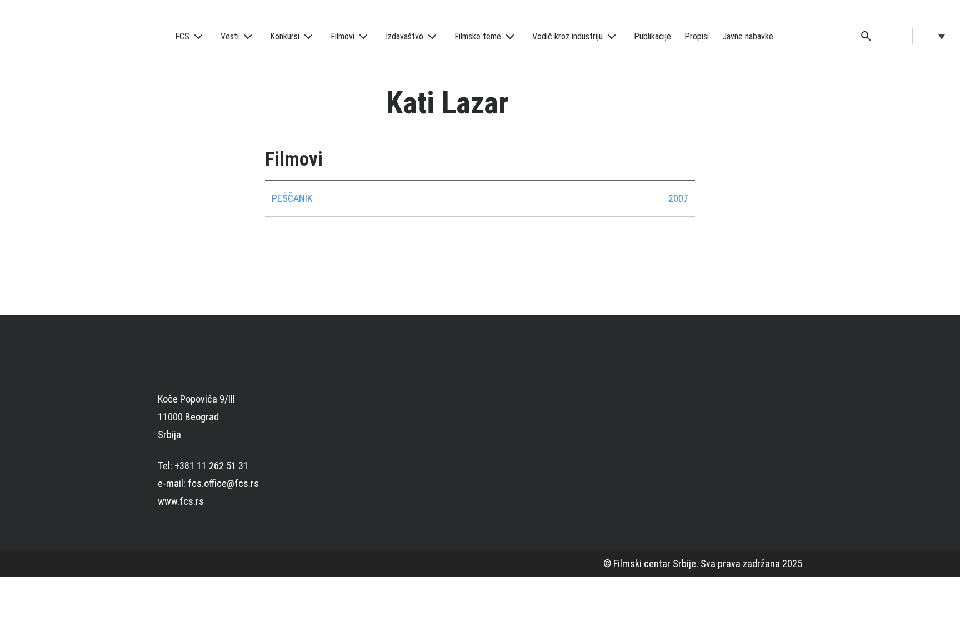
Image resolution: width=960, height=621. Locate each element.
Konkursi (284, 36)
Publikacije (652, 36)
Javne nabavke (747, 36)
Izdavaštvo (404, 36)
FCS (182, 36)
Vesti (230, 36)
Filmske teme (477, 36)
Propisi (696, 36)
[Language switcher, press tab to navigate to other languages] (931, 36)
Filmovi (342, 36)
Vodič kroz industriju (567, 36)
